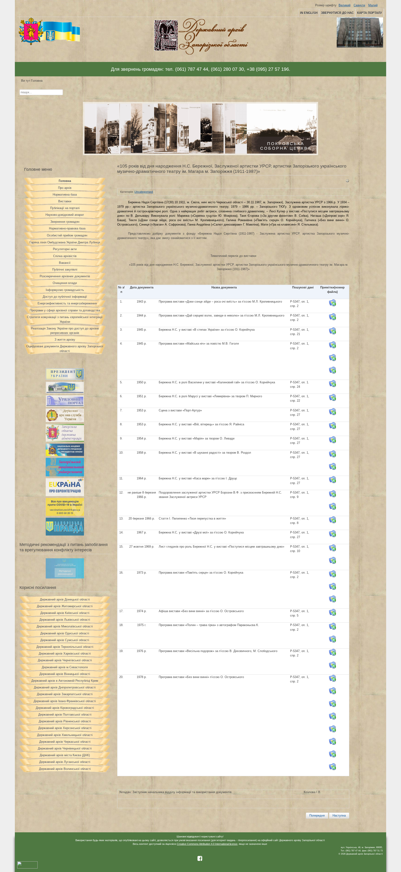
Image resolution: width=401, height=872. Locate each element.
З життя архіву (65, 339)
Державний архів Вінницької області (64, 674)
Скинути (359, 5)
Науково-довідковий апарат (64, 214)
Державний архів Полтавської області (64, 714)
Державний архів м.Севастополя (65, 667)
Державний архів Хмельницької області (65, 735)
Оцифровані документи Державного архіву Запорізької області (64, 348)
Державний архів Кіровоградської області (65, 708)
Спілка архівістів (65, 256)
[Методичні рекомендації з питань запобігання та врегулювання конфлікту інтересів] (65, 577)
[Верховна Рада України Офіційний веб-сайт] (65, 392)
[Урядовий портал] (65, 405)
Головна (65, 181)
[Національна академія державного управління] (65, 455)
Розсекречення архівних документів (65, 276)
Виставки (64, 201)
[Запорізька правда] (65, 534)
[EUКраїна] (65, 495)
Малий (373, 5)
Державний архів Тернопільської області (64, 647)
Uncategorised (143, 192)
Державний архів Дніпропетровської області (65, 687)
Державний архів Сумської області (64, 640)
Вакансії (65, 263)
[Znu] (65, 475)
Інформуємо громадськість (65, 290)
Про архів (64, 188)
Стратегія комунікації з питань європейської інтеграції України (65, 319)
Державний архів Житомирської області (65, 606)
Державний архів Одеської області (64, 633)
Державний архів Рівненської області (65, 721)
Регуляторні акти (65, 249)
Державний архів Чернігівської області (65, 660)
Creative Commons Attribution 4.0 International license (207, 844)
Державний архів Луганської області (64, 762)
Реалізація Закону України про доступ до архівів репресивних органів (65, 331)
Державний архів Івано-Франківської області (65, 701)
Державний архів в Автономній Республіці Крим (64, 680)
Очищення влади (65, 283)
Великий (344, 5)
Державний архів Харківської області (65, 653)
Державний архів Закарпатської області (65, 694)
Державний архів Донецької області (65, 599)
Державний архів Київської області (64, 613)
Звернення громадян (64, 221)
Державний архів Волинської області (65, 769)
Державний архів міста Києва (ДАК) (65, 755)
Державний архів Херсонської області (64, 728)
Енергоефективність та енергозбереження (67, 303)
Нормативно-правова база (67, 228)
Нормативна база (65, 194)
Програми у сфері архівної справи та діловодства (65, 310)
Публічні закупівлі (64, 269)
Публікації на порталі (65, 208)
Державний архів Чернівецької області (65, 748)
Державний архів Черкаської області (65, 741)
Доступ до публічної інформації (65, 296)
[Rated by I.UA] (27, 867)
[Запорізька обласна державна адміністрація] (65, 440)
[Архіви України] (65, 421)
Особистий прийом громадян (67, 235)
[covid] (65, 515)
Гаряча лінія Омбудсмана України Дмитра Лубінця (64, 242)
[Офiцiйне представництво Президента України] (65, 379)
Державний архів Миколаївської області (65, 626)
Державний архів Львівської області (64, 619)
